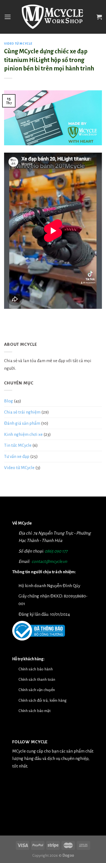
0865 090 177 (56, 551)
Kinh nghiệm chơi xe (23, 434)
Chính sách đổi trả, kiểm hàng (42, 700)
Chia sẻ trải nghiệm (22, 412)
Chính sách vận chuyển (36, 690)
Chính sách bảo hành (35, 669)
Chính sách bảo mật (34, 710)
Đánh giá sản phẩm (22, 423)
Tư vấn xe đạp (16, 456)
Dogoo (68, 855)
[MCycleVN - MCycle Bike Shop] (53, 17)
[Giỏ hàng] (99, 17)
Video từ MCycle (18, 43)
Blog (8, 401)
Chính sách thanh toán (36, 679)
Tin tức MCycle (18, 445)
